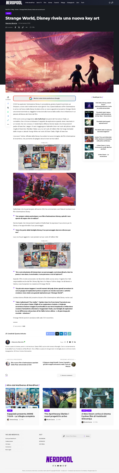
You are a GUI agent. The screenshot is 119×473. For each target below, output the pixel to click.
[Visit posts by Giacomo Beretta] (7, 342)
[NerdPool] (14, 2)
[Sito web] (65, 342)
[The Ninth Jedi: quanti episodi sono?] (89, 122)
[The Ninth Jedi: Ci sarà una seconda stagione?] (89, 130)
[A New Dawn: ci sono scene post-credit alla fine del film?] (89, 147)
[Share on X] (19, 27)
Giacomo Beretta (11, 23)
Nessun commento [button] (67, 375)
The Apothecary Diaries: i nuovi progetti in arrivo (56, 415)
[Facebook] (67, 342)
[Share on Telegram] (8, 116)
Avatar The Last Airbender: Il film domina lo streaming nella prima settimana (103, 139)
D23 (24, 326)
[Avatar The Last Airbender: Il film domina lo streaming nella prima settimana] (89, 139)
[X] (55, 466)
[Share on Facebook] (15, 27)
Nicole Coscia (51, 419)
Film (89, 410)
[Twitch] (65, 466)
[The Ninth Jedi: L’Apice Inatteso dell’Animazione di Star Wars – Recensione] (89, 114)
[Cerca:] (74, 436)
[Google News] (60, 466)
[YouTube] (70, 342)
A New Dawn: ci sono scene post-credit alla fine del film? (103, 147)
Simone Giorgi (14, 419)
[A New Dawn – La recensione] (89, 155)
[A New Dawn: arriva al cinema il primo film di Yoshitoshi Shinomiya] (97, 398)
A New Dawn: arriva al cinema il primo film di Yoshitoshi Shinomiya (96, 416)
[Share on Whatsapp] (8, 112)
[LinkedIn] (75, 342)
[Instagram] (72, 342)
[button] (112, 2)
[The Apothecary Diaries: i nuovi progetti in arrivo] (59, 398)
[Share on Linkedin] (61, 333)
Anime (8, 13)
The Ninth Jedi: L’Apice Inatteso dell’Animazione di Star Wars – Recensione (103, 114)
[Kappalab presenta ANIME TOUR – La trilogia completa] (22, 398)
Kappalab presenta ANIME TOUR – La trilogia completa (21, 415)
